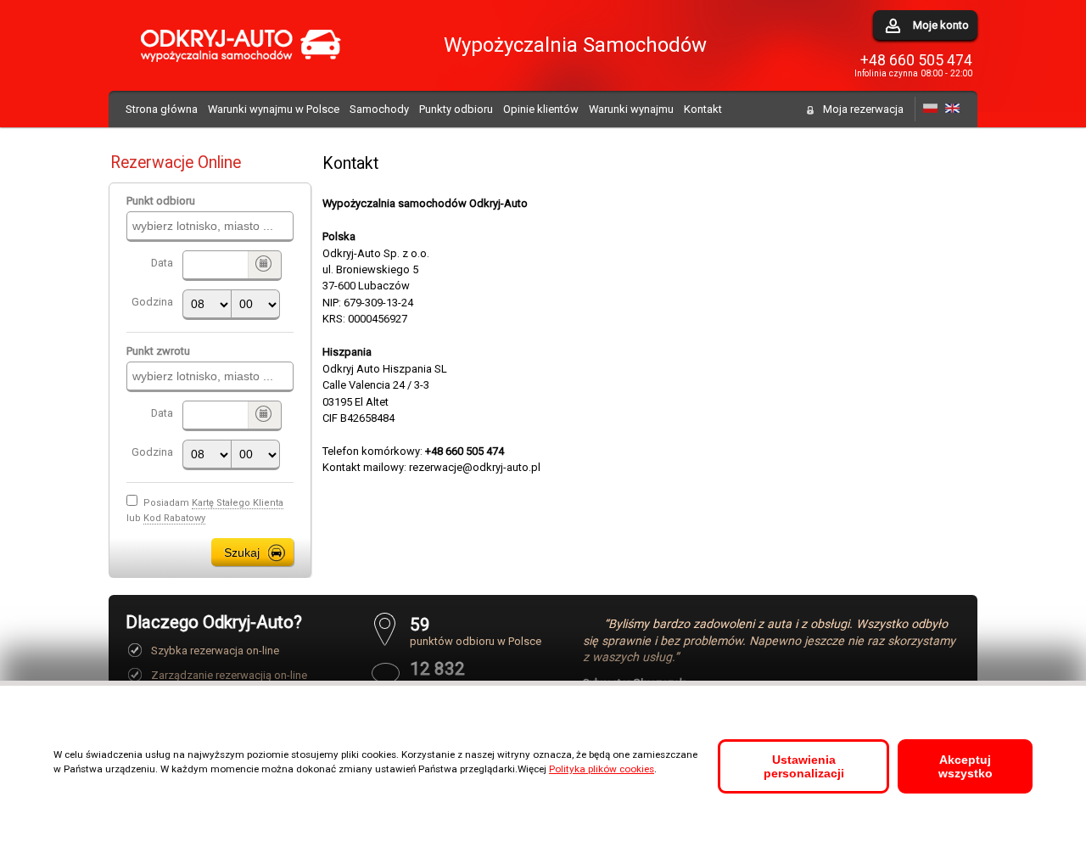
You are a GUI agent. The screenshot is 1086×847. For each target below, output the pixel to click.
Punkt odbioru (160, 200)
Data (162, 262)
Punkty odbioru (456, 109)
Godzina (152, 301)
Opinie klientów (541, 109)
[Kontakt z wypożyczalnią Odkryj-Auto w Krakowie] (930, 109)
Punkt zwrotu (158, 351)
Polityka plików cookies (601, 769)
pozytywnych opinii (457, 675)
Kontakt (703, 109)
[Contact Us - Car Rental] (952, 109)
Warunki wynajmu (631, 109)
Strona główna (162, 109)
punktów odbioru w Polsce (475, 631)
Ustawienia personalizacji (804, 766)
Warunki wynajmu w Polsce (273, 109)
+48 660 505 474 (916, 60)
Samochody (379, 109)
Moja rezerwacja (863, 109)
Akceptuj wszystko (965, 766)
